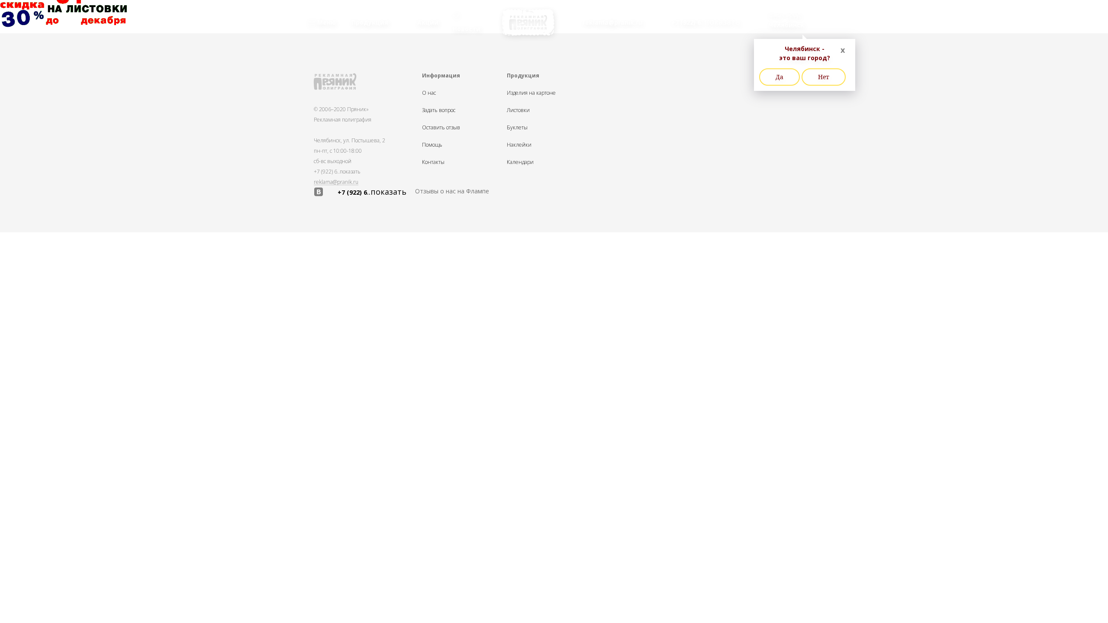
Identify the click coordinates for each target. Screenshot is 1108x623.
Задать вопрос (438, 110)
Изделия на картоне (531, 93)
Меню (326, 22)
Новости (466, 29)
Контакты (433, 162)
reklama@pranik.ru (336, 182)
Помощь (432, 145)
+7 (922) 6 (337, 171)
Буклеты (517, 128)
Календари (520, 162)
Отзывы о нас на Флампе (452, 191)
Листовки (518, 110)
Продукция (369, 22)
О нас (429, 93)
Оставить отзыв (441, 128)
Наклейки (519, 145)
